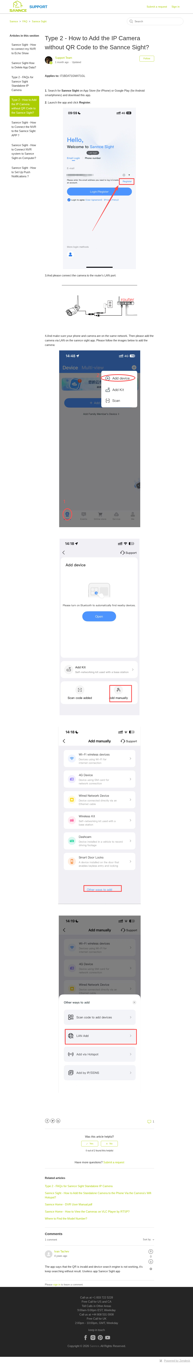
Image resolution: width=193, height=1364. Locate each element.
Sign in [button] (176, 6)
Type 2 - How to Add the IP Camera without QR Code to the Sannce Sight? (23, 106)
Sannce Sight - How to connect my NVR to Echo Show (23, 49)
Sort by (147, 1239)
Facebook (47, 1121)
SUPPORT (38, 7)
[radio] (89, 1143)
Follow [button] (146, 58)
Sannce (14, 21)
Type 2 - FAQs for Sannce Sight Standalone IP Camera (22, 84)
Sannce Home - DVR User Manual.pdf (68, 1204)
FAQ (24, 21)
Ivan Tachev (61, 1251)
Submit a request (157, 6)
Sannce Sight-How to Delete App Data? (23, 65)
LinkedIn (58, 1121)
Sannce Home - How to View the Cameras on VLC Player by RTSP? (87, 1211)
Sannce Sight (39, 21)
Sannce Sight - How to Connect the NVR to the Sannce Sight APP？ (23, 129)
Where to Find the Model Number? (66, 1218)
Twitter (52, 1121)
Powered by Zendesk (177, 1360)
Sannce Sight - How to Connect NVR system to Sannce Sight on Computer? (23, 151)
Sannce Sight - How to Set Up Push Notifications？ (23, 172)
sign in (56, 1284)
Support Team (63, 57)
